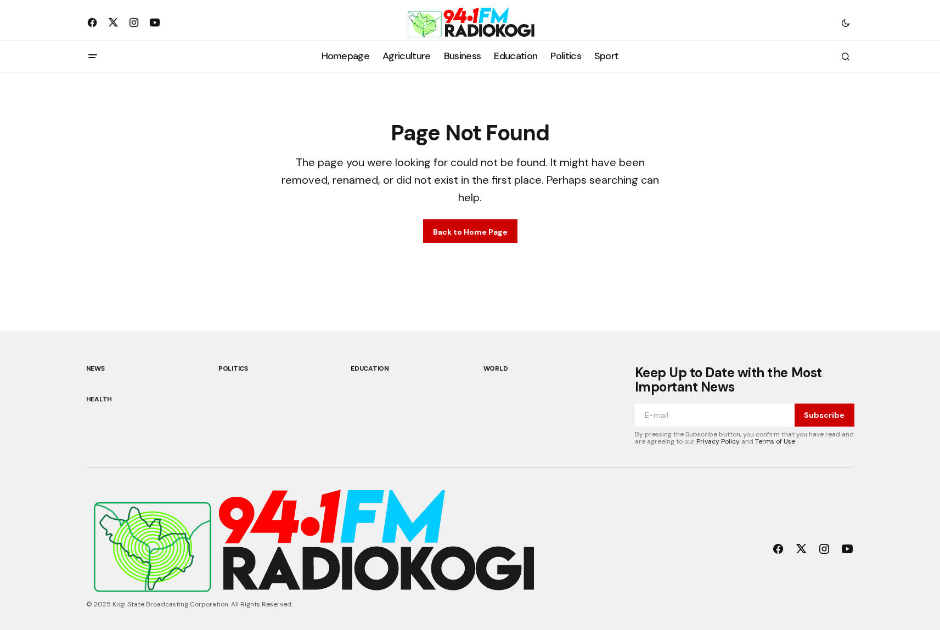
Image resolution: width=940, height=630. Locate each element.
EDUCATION (370, 368)
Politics (233, 368)
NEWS (95, 368)
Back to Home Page (470, 232)
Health (99, 399)
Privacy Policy (718, 441)
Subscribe (824, 415)
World (495, 368)
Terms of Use (775, 441)
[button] (845, 22)
